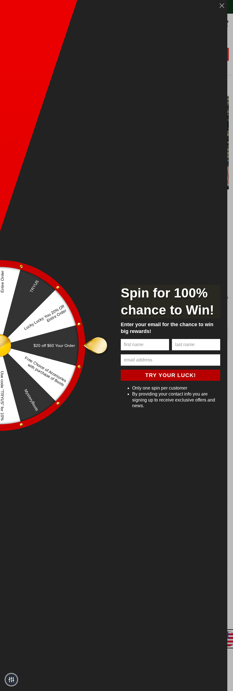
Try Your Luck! (170, 375)
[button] (11, 679)
